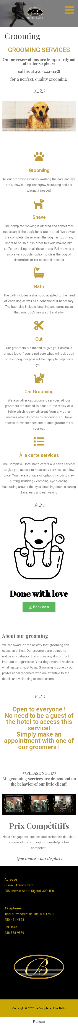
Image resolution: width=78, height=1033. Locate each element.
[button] (71, 7)
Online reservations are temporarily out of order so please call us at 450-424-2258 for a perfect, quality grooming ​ (39, 69)
